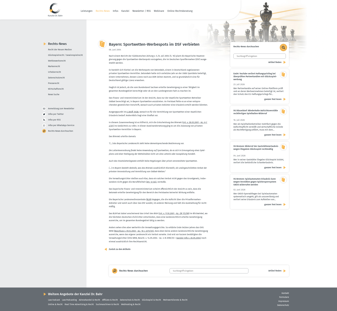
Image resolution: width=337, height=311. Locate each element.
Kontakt (285, 293)
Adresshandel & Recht (89, 300)
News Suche (53, 94)
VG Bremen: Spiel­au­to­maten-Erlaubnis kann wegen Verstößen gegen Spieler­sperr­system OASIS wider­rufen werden (254, 182)
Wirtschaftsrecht (56, 89)
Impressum (283, 301)
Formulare (284, 297)
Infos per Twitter (56, 114)
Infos (115, 11)
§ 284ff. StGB (132, 112)
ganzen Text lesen (272, 99)
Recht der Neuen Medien (60, 49)
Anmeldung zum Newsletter (61, 108)
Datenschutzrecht (56, 77)
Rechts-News (103, 11)
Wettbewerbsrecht (57, 61)
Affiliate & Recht (110, 300)
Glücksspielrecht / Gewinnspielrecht (65, 55)
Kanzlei (125, 11)
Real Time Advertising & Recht (79, 304)
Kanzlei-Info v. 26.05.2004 (188, 238)
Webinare (159, 11)
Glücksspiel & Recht (151, 300)
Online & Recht (55, 304)
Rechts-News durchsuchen (60, 131)
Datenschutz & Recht (130, 300)
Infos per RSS (54, 119)
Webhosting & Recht (130, 304)
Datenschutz (283, 305)
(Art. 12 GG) (151, 182)
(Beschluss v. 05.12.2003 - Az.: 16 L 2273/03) (134, 231)
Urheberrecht (54, 72)
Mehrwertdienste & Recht (175, 300)
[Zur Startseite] (55, 9)
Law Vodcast (54, 300)
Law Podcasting (69, 300)
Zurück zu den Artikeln (119, 249)
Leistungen (87, 11)
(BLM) (148, 199)
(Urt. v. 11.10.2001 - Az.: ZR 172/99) (173, 213)
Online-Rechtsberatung (179, 11)
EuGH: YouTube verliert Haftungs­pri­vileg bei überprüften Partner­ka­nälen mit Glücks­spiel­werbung (255, 76)
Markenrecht (54, 66)
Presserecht (53, 83)
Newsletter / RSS (141, 11)
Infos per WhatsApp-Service (61, 125)
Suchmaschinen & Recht (107, 304)
